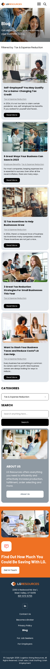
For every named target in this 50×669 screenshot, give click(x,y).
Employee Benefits (12, 164)
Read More (11, 114)
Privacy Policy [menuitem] (25, 625)
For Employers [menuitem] (25, 643)
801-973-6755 (25, 595)
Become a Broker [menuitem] (25, 619)
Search (25, 422)
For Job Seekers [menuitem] (25, 638)
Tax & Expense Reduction (15, 99)
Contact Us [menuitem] (25, 614)
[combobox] (25, 413)
